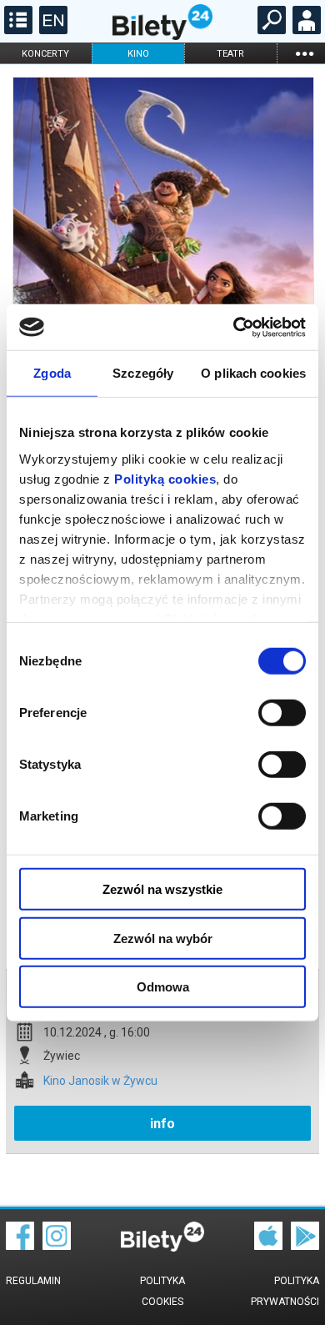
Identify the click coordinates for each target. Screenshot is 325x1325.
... (304, 53)
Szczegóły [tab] (142, 373)
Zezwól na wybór (162, 938)
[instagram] (56, 1245)
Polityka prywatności (285, 1291)
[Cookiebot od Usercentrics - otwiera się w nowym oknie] (234, 327)
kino (138, 53)
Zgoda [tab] (52, 373)
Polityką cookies (165, 478)
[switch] (282, 713)
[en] (51, 30)
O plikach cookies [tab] (253, 373)
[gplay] (305, 1245)
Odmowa (163, 987)
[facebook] (20, 1245)
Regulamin (33, 1281)
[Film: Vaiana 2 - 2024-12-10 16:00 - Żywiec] (162, 293)
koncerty (45, 53)
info (162, 1124)
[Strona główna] (162, 36)
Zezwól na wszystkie (162, 889)
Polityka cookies (162, 1291)
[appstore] (268, 1245)
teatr (230, 53)
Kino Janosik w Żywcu (100, 1081)
